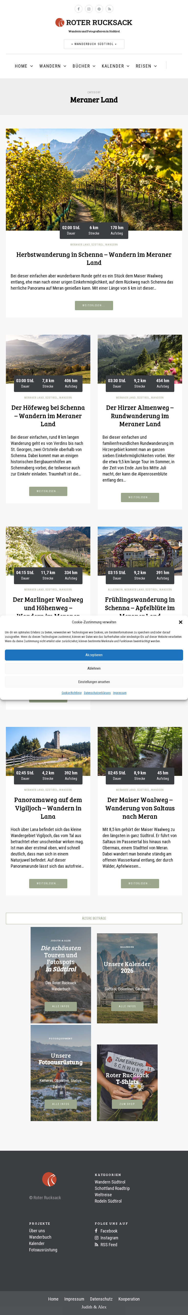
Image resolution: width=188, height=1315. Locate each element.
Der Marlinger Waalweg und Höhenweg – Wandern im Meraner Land (48, 611)
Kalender (113, 66)
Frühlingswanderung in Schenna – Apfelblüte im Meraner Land (140, 607)
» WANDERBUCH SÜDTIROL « (94, 44)
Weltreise (103, 1194)
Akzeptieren (94, 655)
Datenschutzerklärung (97, 693)
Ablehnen (94, 668)
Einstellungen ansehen (94, 682)
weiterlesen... (94, 305)
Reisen (144, 66)
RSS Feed (108, 1244)
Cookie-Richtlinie (72, 693)
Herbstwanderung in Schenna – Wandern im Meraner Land (94, 258)
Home (21, 66)
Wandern (50, 66)
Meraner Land (80, 244)
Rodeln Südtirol (108, 1201)
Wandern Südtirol (110, 1182)
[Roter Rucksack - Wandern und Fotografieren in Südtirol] (94, 22)
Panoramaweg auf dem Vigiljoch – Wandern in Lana (48, 807)
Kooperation (129, 1299)
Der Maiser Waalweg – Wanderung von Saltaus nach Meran (140, 807)
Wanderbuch (40, 1237)
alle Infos (60, 1006)
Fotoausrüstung (43, 1249)
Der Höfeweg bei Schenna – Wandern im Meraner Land (48, 415)
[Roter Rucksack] (43, 1179)
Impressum (120, 693)
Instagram (109, 1237)
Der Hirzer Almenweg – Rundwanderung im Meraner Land (140, 415)
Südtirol (98, 244)
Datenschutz (101, 1299)
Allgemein (115, 589)
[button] (180, 622)
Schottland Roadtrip (112, 1188)
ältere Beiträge (94, 918)
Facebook (109, 1230)
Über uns (37, 1230)
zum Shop (127, 1104)
